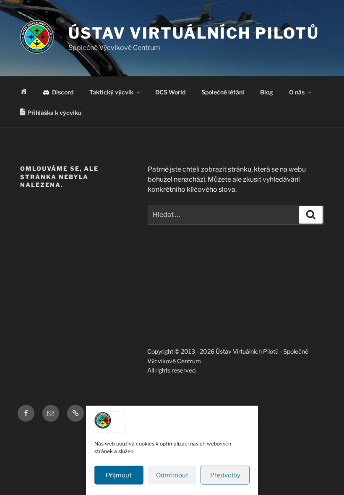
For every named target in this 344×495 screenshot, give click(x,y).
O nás (297, 92)
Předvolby (225, 475)
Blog (266, 92)
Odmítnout (172, 475)
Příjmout (119, 475)
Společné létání (222, 92)
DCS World (170, 92)
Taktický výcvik (111, 92)
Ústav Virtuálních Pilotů (193, 33)
